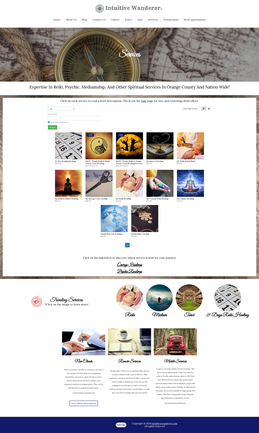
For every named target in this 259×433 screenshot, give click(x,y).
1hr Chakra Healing (185, 199)
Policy (128, 19)
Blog (84, 19)
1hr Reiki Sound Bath (186, 161)
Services (153, 19)
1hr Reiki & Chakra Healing (66, 199)
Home (57, 19)
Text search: (52, 114)
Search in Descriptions (59, 122)
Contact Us (99, 19)
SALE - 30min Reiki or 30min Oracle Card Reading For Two (129, 162)
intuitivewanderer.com (164, 423)
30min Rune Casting (140, 234)
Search (53, 127)
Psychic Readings (129, 271)
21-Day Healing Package (65, 161)
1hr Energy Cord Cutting (96, 199)
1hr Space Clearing (154, 161)
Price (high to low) (190, 108)
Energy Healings (129, 264)
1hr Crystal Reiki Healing (157, 199)
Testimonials (170, 19)
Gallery (115, 19)
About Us (71, 19)
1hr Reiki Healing (123, 199)
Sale (140, 19)
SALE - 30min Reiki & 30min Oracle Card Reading (97, 162)
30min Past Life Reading (111, 234)
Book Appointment (194, 19)
